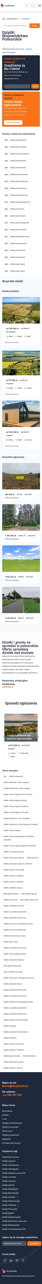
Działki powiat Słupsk (15, 264)
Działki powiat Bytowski (16, 140)
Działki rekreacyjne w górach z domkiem (17, 864)
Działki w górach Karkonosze (13, 1044)
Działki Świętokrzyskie (11, 1217)
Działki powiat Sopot (15, 271)
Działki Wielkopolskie (10, 1225)
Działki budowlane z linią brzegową (16, 782)
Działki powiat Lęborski (16, 188)
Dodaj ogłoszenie (13, 122)
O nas (4, 1119)
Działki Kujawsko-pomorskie (14, 1173)
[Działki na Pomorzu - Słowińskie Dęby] (21, 373)
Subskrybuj (34, 1244)
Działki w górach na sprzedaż (13, 870)
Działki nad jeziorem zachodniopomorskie (18, 1002)
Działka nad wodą (9, 1026)
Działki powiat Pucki (14, 209)
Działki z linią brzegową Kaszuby (15, 800)
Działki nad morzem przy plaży (14, 936)
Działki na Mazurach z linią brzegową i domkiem (20, 824)
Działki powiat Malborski (16, 195)
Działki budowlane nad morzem (14, 918)
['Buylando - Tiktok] (5, 1262)
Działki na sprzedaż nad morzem (15, 912)
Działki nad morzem (10, 900)
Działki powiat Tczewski (16, 230)
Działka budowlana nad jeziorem (14, 1014)
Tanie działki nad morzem (29, 900)
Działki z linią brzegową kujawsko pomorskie (19, 846)
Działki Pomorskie (9, 1209)
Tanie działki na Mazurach (12, 966)
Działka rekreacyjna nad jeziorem (15, 996)
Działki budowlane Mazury (12, 984)
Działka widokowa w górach (13, 1068)
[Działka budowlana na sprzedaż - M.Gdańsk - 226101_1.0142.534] (21, 606)
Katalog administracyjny (12, 1123)
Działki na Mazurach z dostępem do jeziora (18, 978)
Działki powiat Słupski (15, 216)
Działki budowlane (9, 1038)
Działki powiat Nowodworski (17, 202)
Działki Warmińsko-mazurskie (14, 1221)
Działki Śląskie (8, 1213)
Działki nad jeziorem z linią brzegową (16, 788)
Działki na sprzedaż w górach (13, 852)
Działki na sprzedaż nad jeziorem (15, 1008)
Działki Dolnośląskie (10, 1169)
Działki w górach (32, 858)
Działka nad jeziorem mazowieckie (15, 1032)
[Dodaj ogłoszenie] (33, 5)
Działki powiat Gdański (15, 161)
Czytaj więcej (7, 687)
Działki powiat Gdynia (15, 257)
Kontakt (5, 1115)
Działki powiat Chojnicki (15, 147)
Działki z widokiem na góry (12, 888)
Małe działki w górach (11, 894)
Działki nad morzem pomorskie (14, 930)
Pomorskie (25, 19)
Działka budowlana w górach (13, 1062)
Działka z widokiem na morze (13, 906)
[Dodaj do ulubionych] (33, 719)
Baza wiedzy (7, 1111)
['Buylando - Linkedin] (11, 1262)
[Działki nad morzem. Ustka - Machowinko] (21, 321)
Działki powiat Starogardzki (17, 223)
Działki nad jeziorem (10, 1165)
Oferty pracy (7, 1131)
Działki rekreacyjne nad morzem (14, 948)
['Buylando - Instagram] (17, 1262)
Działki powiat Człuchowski (17, 154)
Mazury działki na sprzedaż (13, 972)
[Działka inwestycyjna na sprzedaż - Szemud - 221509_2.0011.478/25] (21, 523)
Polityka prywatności (10, 1135)
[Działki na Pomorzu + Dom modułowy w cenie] (21, 425)
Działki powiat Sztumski (16, 243)
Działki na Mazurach (16, 776)
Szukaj (34, 26)
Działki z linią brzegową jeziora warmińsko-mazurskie (18, 838)
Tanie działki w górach (29, 894)
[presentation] (4, 737)
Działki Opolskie (8, 1197)
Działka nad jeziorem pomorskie (14, 990)
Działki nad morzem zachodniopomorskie (18, 924)
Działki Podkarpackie (11, 1201)
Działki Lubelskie (9, 1177)
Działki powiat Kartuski (15, 168)
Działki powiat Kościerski (16, 174)
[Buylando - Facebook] (23, 1262)
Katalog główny (12, 19)
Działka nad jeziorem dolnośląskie (15, 1020)
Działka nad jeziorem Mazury (13, 960)
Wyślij (35, 86)
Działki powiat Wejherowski (17, 237)
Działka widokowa (29, 1056)
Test (4, 776)
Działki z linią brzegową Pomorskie (16, 812)
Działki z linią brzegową (11, 830)
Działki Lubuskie (9, 1181)
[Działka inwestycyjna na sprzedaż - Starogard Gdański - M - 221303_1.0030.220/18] (21, 564)
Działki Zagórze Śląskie (11, 1056)
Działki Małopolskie (10, 1189)
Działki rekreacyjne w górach (13, 858)
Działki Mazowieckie (10, 1193)
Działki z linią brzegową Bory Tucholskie (17, 794)
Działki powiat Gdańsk (15, 250)
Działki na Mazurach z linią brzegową (16, 818)
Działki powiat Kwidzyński (16, 181)
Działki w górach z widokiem (13, 882)
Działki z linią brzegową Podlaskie (15, 806)
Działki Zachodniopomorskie (14, 1229)
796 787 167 (12, 1095)
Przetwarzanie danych (11, 1143)
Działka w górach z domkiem (13, 1050)
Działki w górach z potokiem (13, 876)
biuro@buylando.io (15, 1086)
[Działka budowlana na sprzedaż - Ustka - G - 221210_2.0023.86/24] (21, 482)
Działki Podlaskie (9, 1205)
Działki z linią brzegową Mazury (14, 954)
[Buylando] (7, 5)
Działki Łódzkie (8, 1185)
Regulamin (6, 1139)
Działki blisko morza (10, 942)
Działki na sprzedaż (10, 1127)
